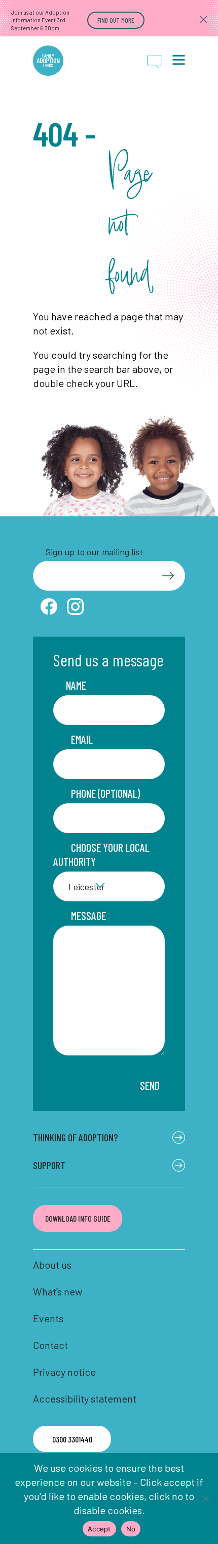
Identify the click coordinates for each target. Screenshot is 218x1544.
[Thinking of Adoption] (109, 1137)
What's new (57, 1291)
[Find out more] (115, 20)
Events (48, 1318)
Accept (99, 1529)
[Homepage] (48, 60)
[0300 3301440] (72, 1439)
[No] (205, 1498)
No (131, 1529)
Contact (50, 1345)
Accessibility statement (84, 1398)
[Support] (109, 1165)
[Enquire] (154, 62)
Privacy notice (64, 1372)
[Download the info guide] (77, 1218)
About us (52, 1265)
